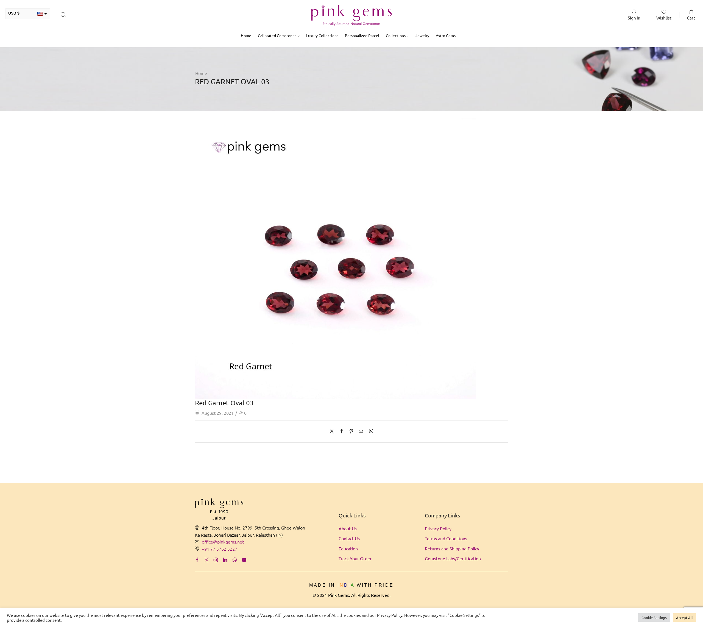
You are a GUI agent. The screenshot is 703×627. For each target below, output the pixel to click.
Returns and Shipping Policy (452, 548)
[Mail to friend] (361, 431)
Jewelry (422, 35)
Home (246, 35)
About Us (348, 528)
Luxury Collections (322, 35)
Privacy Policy (438, 528)
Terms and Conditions (446, 538)
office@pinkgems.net (223, 542)
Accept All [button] (684, 617)
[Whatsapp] (234, 560)
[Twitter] (333, 431)
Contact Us (349, 538)
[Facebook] (342, 431)
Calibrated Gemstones (277, 35)
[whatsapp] (369, 431)
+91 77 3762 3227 (219, 549)
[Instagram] (216, 560)
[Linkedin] (225, 560)
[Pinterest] (351, 431)
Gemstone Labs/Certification (453, 558)
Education (348, 548)
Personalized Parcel (362, 35)
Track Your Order (355, 558)
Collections (396, 35)
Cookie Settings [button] (654, 617)
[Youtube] (244, 560)
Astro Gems (446, 35)
